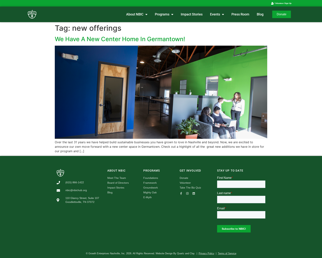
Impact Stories (192, 14)
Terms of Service (227, 253)
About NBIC (134, 14)
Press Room (240, 14)
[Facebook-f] (181, 193)
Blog (260, 14)
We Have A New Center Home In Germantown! (120, 39)
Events (215, 14)
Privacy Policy (206, 253)
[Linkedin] (193, 193)
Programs (162, 14)
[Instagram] (187, 193)
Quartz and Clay (185, 253)
